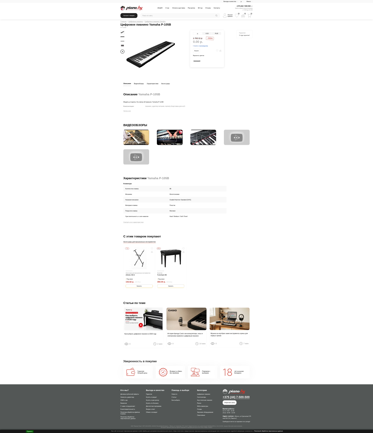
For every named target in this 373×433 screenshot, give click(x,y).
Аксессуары (165, 83)
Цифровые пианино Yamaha (155, 21)
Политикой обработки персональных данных (268, 431)
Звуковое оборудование (205, 412)
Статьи (174, 397)
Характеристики (152, 83)
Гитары (199, 409)
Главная (123, 21)
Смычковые (201, 415)
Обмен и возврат (151, 412)
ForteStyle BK (162, 275)
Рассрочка (191, 8)
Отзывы (208, 8)
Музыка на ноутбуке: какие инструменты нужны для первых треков (229, 335)
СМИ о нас (124, 400)
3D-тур (200, 8)
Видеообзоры (139, 83)
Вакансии (123, 403)
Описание (127, 83)
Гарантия (149, 394)
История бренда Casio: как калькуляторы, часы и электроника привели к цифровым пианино (185, 335)
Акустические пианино (204, 400)
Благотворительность (127, 409)
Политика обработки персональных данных (128, 417)
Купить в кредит (151, 397)
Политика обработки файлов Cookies (130, 413)
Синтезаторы (201, 397)
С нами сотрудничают (127, 406)
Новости (174, 394)
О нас (167, 8)
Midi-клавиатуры (202, 406)
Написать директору (127, 397)
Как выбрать (176, 400)
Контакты (217, 8)
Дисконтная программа (153, 406)
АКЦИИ (160, 8)
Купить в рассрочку (152, 400)
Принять (30, 431)
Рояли (199, 403)
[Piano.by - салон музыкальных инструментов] (131, 8)
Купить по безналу (152, 403)
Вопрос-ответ (150, 409)
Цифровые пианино (135, 21)
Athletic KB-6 (130, 275)
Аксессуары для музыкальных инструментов (139, 242)
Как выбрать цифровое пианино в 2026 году (140, 334)
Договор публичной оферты (129, 394)
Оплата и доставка (178, 8)
